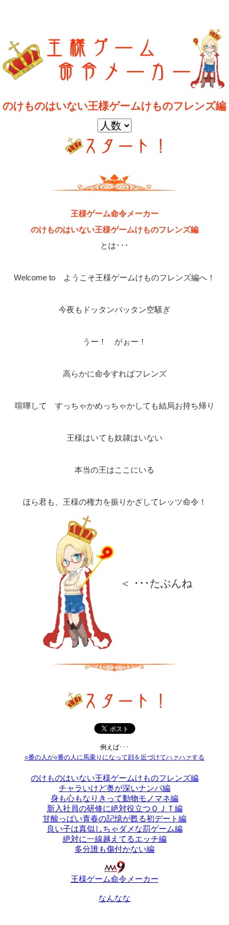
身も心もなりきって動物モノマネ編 (114, 798)
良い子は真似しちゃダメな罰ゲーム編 (115, 828)
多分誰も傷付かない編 (114, 848)
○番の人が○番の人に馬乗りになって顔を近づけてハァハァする (114, 757)
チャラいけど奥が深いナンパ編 (114, 788)
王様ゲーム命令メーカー (115, 878)
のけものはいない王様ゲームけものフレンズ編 (115, 777)
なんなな (114, 898)
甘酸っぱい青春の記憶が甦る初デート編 (114, 818)
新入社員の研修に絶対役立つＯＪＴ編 (115, 808)
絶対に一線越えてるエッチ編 (115, 838)
